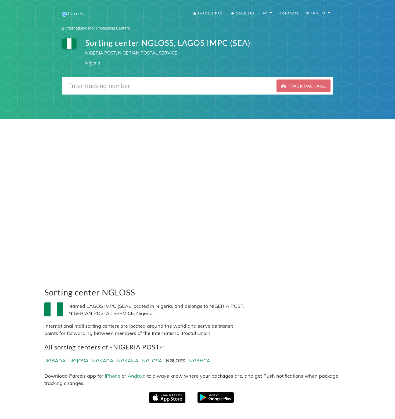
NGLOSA (152, 360)
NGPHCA (199, 360)
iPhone (112, 376)
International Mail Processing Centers (97, 28)
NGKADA (102, 360)
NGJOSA (78, 360)
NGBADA (55, 360)
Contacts (289, 13)
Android (137, 376)
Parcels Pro (210, 13)
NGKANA (127, 360)
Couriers (244, 13)
